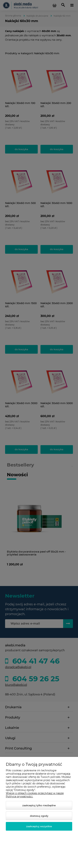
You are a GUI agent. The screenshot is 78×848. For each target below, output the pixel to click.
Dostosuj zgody (39, 815)
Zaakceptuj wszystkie (39, 826)
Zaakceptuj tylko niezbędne (39, 805)
